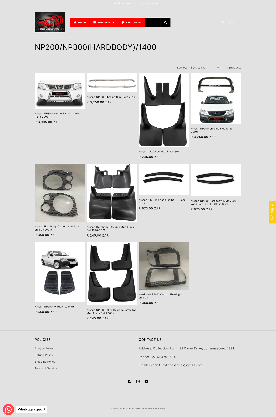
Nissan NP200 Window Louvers (55, 306)
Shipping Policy (45, 361)
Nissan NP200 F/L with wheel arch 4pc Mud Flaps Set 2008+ (111, 311)
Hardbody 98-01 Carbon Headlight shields (160, 296)
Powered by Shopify (155, 408)
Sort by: (182, 67)
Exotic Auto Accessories (132, 408)
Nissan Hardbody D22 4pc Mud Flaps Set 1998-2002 (110, 228)
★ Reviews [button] (272, 212)
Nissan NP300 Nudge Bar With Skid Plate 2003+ (57, 115)
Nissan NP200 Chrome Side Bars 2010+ (112, 96)
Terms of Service (46, 368)
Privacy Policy (44, 348)
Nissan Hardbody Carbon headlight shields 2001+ (57, 228)
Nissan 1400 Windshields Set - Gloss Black (162, 201)
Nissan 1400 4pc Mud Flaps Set (159, 151)
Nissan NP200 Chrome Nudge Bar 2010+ (212, 130)
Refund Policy (44, 355)
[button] (223, 22)
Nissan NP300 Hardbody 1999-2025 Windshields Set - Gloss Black (214, 202)
